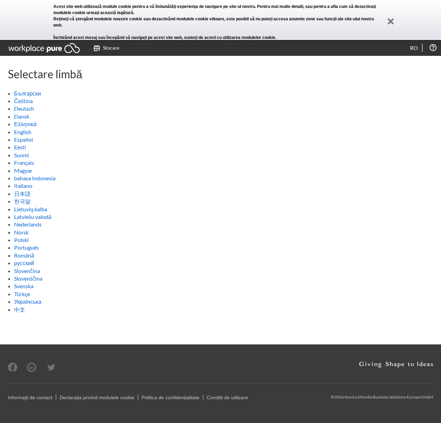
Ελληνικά (25, 124)
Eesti (20, 147)
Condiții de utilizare (227, 397)
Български (27, 93)
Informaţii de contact (30, 397)
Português (26, 247)
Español (23, 139)
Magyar (23, 170)
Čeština (23, 101)
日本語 (22, 193)
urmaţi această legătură (109, 12)
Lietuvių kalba (30, 209)
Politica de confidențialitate (170, 397)
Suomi (21, 155)
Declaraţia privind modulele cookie (97, 397)
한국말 (22, 201)
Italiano (23, 185)
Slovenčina (27, 271)
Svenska (23, 286)
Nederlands (28, 224)
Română (24, 255)
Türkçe (22, 294)
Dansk (21, 116)
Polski (21, 239)
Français (24, 162)
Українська (27, 301)
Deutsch (24, 108)
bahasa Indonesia (34, 178)
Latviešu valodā (32, 216)
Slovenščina (28, 278)
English (22, 132)
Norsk (21, 232)
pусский (24, 263)
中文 (19, 309)
